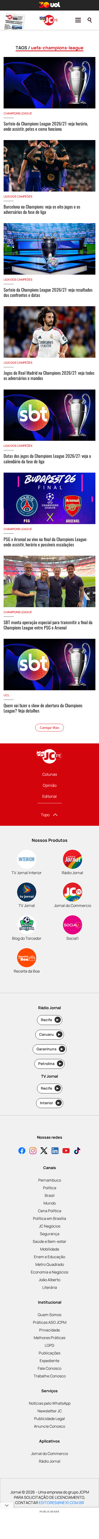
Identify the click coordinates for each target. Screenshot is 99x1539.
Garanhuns (50, 1049)
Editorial (49, 796)
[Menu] (78, 20)
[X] (44, 1151)
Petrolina (49, 1063)
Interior (50, 1102)
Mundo (49, 1203)
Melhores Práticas (49, 1337)
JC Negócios (49, 1226)
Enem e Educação (49, 1256)
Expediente (49, 1360)
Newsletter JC (49, 1411)
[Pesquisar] (89, 20)
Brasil (50, 1195)
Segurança (49, 1233)
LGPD (49, 1345)
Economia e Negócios (49, 1272)
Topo (45, 814)
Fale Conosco (49, 1368)
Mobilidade (49, 1249)
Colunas (49, 774)
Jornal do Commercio (49, 1453)
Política (49, 1187)
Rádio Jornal (49, 1461)
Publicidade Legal (49, 1418)
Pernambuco (49, 1180)
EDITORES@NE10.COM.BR (61, 1502)
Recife (50, 1019)
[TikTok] (77, 1151)
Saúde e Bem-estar (49, 1241)
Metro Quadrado (49, 1264)
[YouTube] (66, 1151)
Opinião (49, 785)
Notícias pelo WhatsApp (49, 1403)
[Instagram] (33, 1151)
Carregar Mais (49, 728)
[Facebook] (21, 1151)
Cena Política (49, 1210)
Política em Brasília (49, 1218)
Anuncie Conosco (49, 1426)
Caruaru (50, 1034)
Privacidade (49, 1330)
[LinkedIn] (55, 1151)
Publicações (49, 1353)
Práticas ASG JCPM (49, 1322)
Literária (49, 1287)
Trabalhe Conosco (50, 1376)
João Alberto (49, 1279)
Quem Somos (49, 1314)
